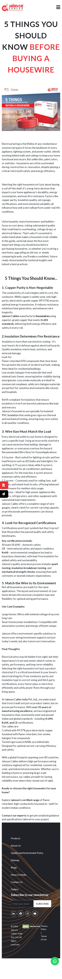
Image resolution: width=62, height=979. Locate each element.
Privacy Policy (44, 927)
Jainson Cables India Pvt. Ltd (21, 699)
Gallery (14, 889)
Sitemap (15, 860)
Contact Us (17, 882)
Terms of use (44, 938)
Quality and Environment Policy (27, 852)
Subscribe (42, 903)
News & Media (18, 874)
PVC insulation (10, 415)
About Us (16, 845)
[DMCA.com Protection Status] (32, 926)
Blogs (14, 867)
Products (15, 838)
